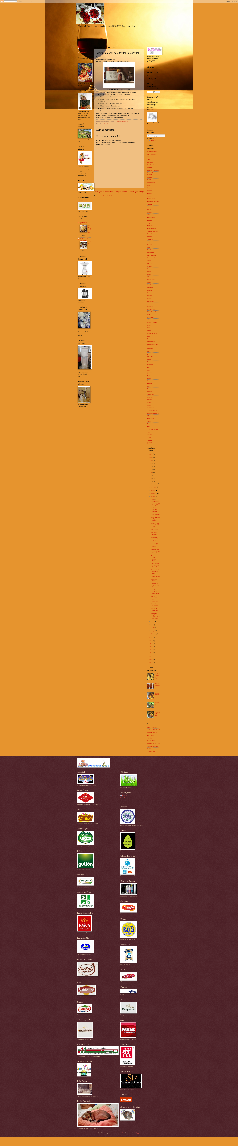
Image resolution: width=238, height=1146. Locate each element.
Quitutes (149, 749)
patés (148, 367)
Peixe (148, 370)
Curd (148, 247)
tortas (148, 426)
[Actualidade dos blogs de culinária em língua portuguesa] (84, 1076)
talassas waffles (151, 418)
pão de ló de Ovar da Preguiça (154, 509)
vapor (148, 432)
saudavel (149, 397)
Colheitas (150, 226)
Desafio (149, 250)
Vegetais (149, 435)
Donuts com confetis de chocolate (154, 538)
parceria (149, 354)
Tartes (149, 421)
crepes (149, 242)
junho (153, 622)
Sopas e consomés (152, 410)
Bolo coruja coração (154, 533)
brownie (149, 193)
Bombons (149, 188)
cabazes (149, 196)
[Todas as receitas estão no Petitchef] (126, 1102)
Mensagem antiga (137, 191)
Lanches (149, 293)
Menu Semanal (108, 124)
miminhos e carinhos (153, 320)
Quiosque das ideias (152, 746)
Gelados (149, 285)
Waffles (149, 437)
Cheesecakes (151, 217)
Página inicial (121, 191)
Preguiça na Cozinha (83, 223)
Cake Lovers (150, 735)
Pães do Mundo (151, 341)
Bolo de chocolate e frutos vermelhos (155, 598)
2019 (150, 475)
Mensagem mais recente (103, 191)
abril (152, 628)
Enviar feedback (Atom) (107, 196)
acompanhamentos (152, 151)
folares (149, 277)
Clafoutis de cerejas (154, 580)
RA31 (149, 386)
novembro (154, 487)
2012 (150, 650)
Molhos (149, 325)
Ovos (148, 339)
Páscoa (149, 359)
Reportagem (150, 389)
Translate (153, 140)
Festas (149, 274)
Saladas (149, 391)
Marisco (149, 298)
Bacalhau (150, 162)
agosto (153, 496)
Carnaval (149, 204)
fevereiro (153, 634)
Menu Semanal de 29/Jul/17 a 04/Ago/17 (155, 503)
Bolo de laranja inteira (89, 229)
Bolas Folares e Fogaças (151, 173)
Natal (148, 336)
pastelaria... (150, 364)
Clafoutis (149, 220)
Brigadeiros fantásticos (154, 609)
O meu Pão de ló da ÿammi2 (155, 605)
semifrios (149, 402)
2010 (150, 656)
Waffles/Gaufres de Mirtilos (157, 676)
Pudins (149, 378)
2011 (150, 653)
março (153, 631)
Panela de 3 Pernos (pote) (152, 345)
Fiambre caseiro (155, 576)
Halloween (150, 287)
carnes (149, 209)
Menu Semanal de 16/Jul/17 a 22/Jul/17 (155, 551)
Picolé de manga (155, 514)
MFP (148, 314)
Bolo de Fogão (151, 182)
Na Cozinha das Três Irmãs (84, 239)
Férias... (149, 271)
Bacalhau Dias (151, 165)
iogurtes (149, 290)
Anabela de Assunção (82, 49)
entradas (149, 263)
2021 (150, 469)
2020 (150, 472)
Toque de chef (151, 751)
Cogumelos (150, 223)
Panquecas (150, 348)
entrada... (150, 261)
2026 (150, 454)
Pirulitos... (89, 242)
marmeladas (150, 301)
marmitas (149, 304)
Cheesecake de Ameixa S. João (155, 571)
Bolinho (149, 177)
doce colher (150, 252)
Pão (148, 351)
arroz (148, 157)
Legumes (149, 296)
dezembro (154, 484)
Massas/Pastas (151, 309)
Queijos (149, 381)
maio (152, 625)
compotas (150, 236)
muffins (149, 330)
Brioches (149, 191)
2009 (150, 659)
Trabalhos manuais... (153, 429)
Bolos (149, 185)
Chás (148, 215)
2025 (150, 457)
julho (152, 499)
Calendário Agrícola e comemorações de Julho (155, 615)
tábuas (149, 416)
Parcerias (150, 356)
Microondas (150, 317)
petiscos (149, 373)
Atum (148, 159)
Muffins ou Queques (152, 333)
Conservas (150, 239)
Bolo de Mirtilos (157, 694)
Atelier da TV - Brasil (153, 730)
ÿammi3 (149, 443)
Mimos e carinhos (152, 322)
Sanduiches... (151, 394)
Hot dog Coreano (157, 684)
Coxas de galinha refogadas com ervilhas (155, 518)
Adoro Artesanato (152, 727)
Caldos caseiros (151, 199)
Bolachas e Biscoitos (153, 170)
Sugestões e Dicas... (153, 413)
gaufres (149, 282)
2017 (150, 481)
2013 (150, 647)
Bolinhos (149, 180)
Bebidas (149, 167)
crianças (149, 244)
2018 (150, 478)
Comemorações (151, 228)
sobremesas (150, 408)
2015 (150, 641)
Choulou (149, 738)
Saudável (149, 399)
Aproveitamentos (152, 154)
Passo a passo (151, 362)
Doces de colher (151, 258)
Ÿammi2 (149, 440)
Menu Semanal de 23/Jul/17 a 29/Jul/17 (155, 524)
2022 (150, 466)
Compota (149, 234)
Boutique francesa (152, 732)
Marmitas (150, 306)
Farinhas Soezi (151, 741)
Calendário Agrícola (153, 201)
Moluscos (150, 328)
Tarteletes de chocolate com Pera (155, 585)
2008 (150, 662)
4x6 (123, 1133)
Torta (148, 424)
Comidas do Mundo (152, 231)
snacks (149, 405)
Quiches (149, 383)
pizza (148, 375)
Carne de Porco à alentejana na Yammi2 (155, 565)
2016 (150, 638)
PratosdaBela (83, 52)
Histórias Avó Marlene (153, 743)
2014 (150, 644)
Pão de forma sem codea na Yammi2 (155, 544)
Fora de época (151, 279)
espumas (149, 266)
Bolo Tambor (154, 529)
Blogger (137, 1133)
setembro (154, 493)
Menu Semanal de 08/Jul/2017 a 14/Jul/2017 (155, 591)
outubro (153, 490)
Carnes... (149, 212)
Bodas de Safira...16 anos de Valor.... (154, 558)
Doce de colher (151, 255)
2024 (150, 460)
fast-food (149, 269)
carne (148, 207)
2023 (150, 463)
